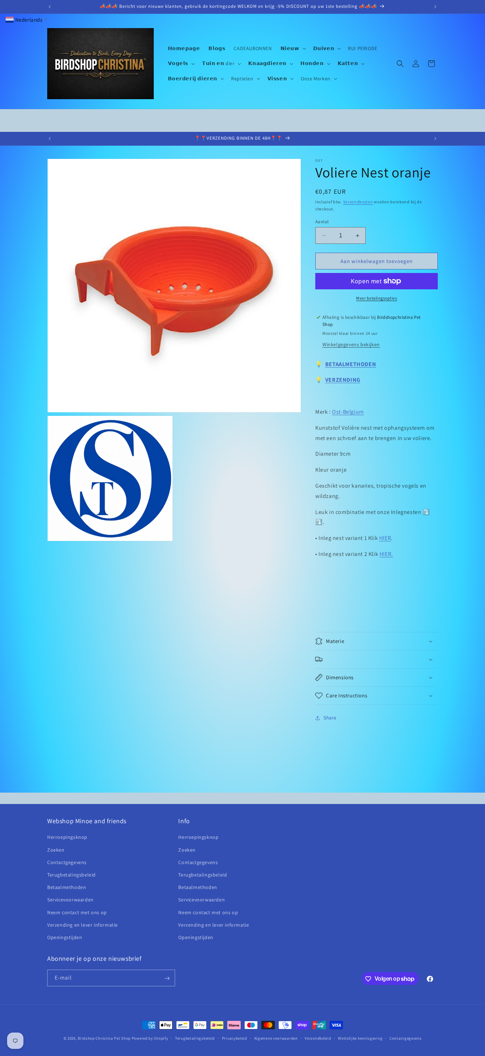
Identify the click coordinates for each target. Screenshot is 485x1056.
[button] (292, 48)
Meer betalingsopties (376, 298)
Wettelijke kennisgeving (360, 1037)
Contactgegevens (67, 862)
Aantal (321, 222)
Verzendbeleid (318, 1037)
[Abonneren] (167, 978)
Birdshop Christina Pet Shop (104, 1038)
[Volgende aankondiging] (435, 7)
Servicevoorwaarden (70, 899)
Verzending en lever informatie (82, 925)
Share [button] (330, 718)
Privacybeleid (234, 1037)
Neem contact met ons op (77, 912)
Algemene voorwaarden (276, 1037)
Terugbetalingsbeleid (71, 875)
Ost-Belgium (348, 412)
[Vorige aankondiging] (50, 7)
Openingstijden (64, 937)
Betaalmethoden (66, 887)
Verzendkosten (358, 201)
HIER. (386, 554)
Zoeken (56, 850)
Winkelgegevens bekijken (351, 344)
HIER (385, 538)
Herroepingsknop (67, 837)
